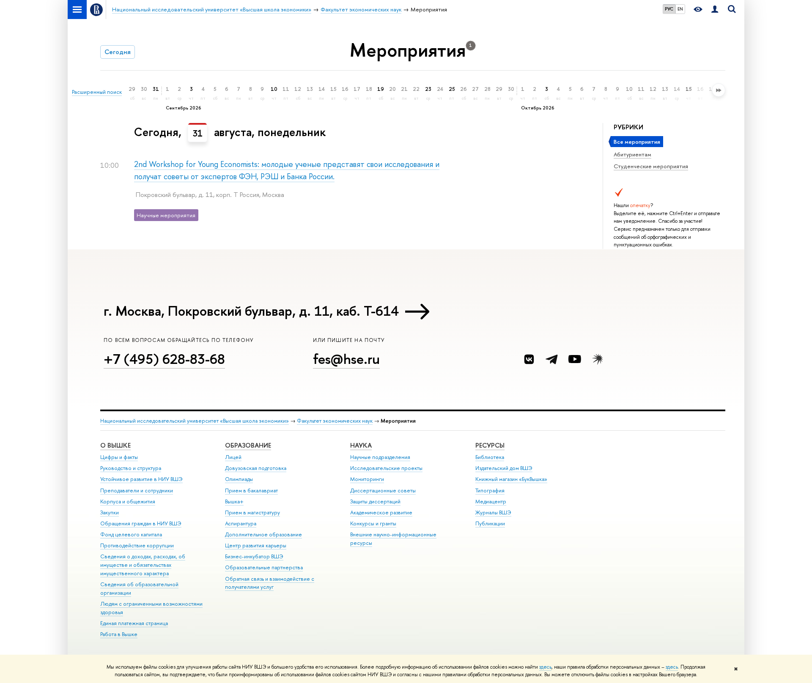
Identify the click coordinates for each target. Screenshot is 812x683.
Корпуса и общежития (127, 501)
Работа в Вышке (118, 634)
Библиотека (489, 457)
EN (680, 9)
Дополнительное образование (263, 534)
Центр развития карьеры (255, 545)
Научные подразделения (380, 457)
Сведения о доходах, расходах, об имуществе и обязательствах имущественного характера (142, 565)
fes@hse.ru (346, 359)
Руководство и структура (130, 468)
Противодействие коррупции (137, 545)
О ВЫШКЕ (115, 445)
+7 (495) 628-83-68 (164, 359)
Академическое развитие (381, 512)
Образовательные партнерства (264, 567)
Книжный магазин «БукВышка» (511, 479)
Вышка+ (234, 501)
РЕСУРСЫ (490, 445)
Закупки (109, 512)
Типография (490, 490)
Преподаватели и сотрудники (136, 490)
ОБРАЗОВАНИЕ (248, 445)
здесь (545, 667)
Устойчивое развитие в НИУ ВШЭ (141, 479)
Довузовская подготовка (255, 468)
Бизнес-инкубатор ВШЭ (254, 556)
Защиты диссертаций (375, 501)
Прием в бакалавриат (251, 490)
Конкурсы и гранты (373, 523)
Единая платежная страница (134, 623)
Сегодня (117, 51)
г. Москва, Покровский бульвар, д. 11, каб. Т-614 (251, 310)
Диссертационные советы (383, 490)
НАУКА (361, 445)
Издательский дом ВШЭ (503, 468)
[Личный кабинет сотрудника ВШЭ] (714, 9)
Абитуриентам (632, 154)
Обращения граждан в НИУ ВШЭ (140, 523)
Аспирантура (240, 523)
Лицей (233, 457)
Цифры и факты (119, 457)
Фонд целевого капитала (131, 534)
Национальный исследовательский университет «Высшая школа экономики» (194, 420)
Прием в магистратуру (252, 512)
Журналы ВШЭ (493, 512)
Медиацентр (490, 501)
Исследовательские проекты (386, 468)
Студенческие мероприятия (651, 166)
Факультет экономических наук (335, 420)
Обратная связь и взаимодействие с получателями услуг (269, 583)
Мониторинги (367, 479)
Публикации (490, 523)
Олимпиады (239, 479)
